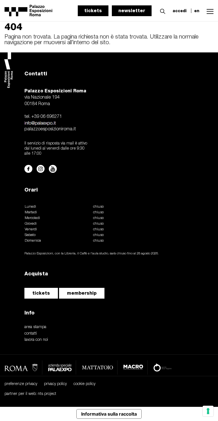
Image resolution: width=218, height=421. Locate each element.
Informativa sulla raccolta (109, 414)
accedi (179, 10)
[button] (161, 10)
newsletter (131, 10)
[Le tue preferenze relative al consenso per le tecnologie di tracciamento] (208, 411)
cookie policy (84, 384)
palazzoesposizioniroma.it (50, 129)
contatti (30, 333)
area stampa (35, 327)
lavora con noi (36, 340)
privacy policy (55, 384)
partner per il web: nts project (30, 394)
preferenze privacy (21, 384)
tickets (93, 10)
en (196, 10)
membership (82, 293)
